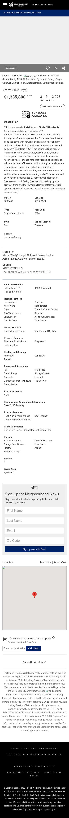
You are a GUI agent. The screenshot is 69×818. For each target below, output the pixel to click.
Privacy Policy (45, 766)
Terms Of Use (23, 766)
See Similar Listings (52, 107)
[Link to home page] (18, 5)
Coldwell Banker (22, 749)
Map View (45, 562)
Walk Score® (40, 662)
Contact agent (11, 68)
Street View (60, 562)
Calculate (33, 648)
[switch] (48, 68)
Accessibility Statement (24, 772)
